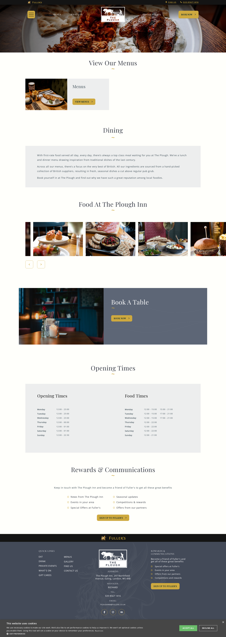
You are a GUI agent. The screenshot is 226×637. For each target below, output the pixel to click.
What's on (77, 14)
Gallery (69, 561)
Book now (120, 318)
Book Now (186, 14)
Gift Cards (45, 575)
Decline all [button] (208, 628)
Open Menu (31, 14)
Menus (57, 14)
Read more (99, 631)
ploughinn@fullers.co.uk (112, 604)
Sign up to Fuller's (111, 517)
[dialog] (113, 628)
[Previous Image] (29, 264)
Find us (172, 2)
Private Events (152, 14)
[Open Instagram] (113, 612)
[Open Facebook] (104, 612)
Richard (113, 587)
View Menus (82, 101)
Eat (41, 556)
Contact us (71, 570)
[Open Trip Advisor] (122, 612)
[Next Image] (41, 264)
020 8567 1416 (191, 2)
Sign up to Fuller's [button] (165, 586)
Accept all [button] (188, 628)
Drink (42, 561)
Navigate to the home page (113, 14)
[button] (75, 633)
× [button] (223, 622)
